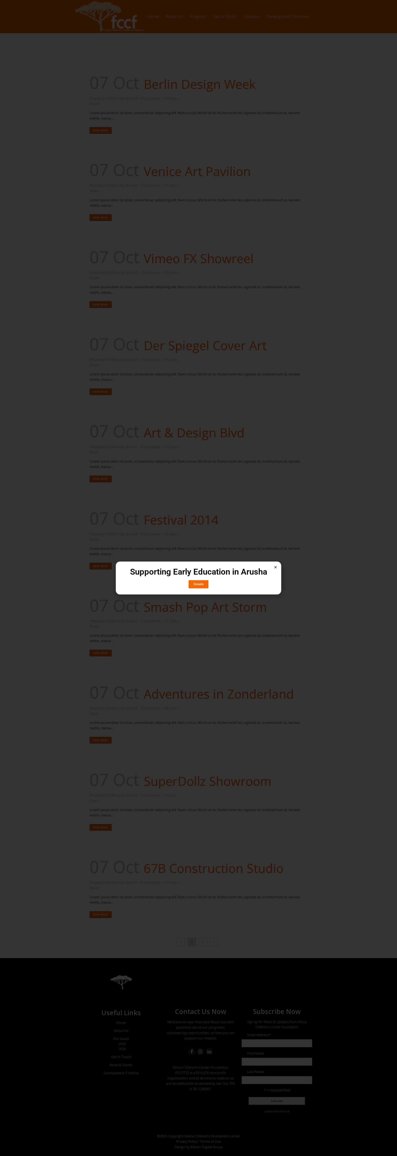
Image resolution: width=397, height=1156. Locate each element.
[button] (275, 567)
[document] (198, 578)
